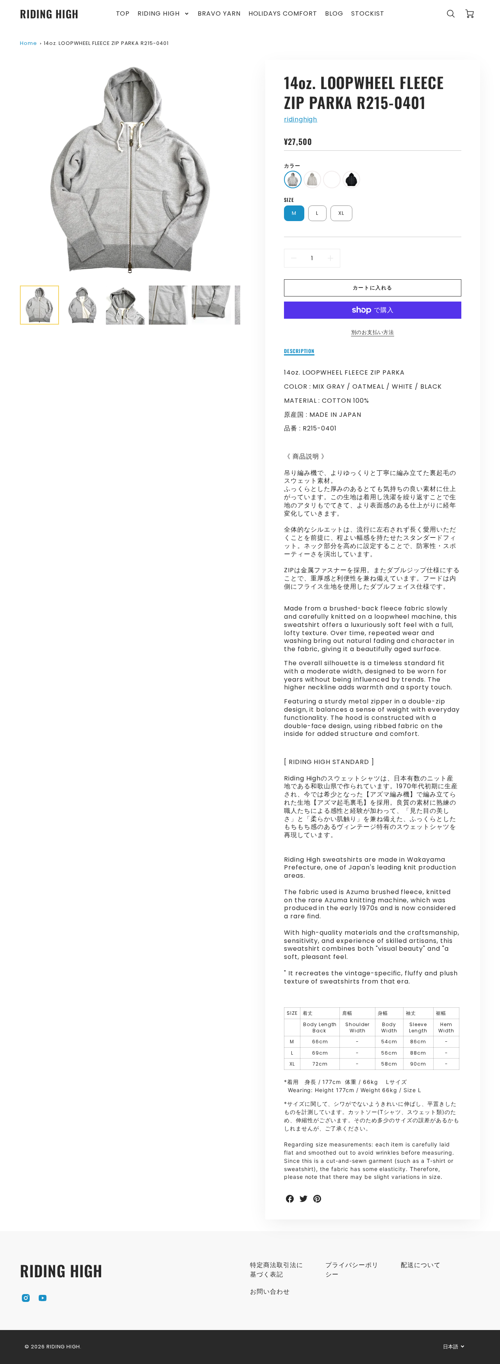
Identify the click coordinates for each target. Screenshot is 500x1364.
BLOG (334, 14)
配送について (421, 1264)
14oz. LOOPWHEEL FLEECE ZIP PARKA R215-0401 (106, 43)
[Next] (246, 170)
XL (341, 213)
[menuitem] (123, 14)
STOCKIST (367, 14)
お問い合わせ (270, 1291)
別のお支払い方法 (372, 332)
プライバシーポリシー (352, 1269)
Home (28, 43)
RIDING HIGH (159, 14)
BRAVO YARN (219, 14)
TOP (123, 14)
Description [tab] (299, 351)
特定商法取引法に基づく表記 (276, 1269)
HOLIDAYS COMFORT (282, 14)
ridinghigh (301, 119)
